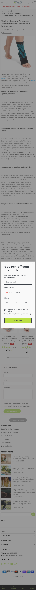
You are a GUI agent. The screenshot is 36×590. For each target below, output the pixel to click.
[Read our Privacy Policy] (30, 314)
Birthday (7, 298)
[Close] (32, 264)
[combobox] (8, 292)
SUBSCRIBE (18, 321)
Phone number (9, 288)
